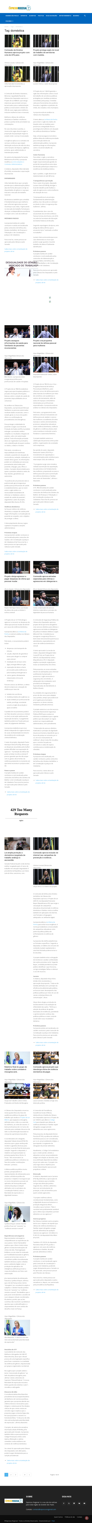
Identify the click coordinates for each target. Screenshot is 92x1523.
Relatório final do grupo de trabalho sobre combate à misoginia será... (15, 1069)
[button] (85, 16)
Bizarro (76, 15)
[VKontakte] (82, 1)
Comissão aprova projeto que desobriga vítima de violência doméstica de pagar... (45, 1069)
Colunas (8, 21)
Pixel (53, 1521)
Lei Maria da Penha (50, 119)
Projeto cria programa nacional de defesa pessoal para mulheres (44, 343)
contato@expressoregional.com (44, 1509)
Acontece (32, 15)
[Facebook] (71, 1)
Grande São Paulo (12, 15)
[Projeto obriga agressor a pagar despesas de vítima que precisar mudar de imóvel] (17, 567)
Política (41, 15)
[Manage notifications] (87, 1518)
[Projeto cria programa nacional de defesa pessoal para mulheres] (46, 331)
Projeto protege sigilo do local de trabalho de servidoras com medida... (46, 52)
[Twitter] (74, 1)
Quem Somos (58, 1517)
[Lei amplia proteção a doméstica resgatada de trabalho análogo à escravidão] (17, 843)
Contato (79, 1517)
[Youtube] (86, 1)
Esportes (24, 15)
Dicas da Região (51, 15)
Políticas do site (70, 1517)
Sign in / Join (45, 1)
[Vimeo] (78, 1)
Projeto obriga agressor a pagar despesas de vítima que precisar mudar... (17, 578)
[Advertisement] (61, 8)
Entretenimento (65, 15)
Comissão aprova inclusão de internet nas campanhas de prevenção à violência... (45, 855)
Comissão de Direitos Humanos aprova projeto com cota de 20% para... (17, 52)
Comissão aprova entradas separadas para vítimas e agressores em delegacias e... (45, 578)
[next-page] (29, 1475)
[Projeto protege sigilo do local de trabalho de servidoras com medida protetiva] (46, 41)
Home (6, 27)
